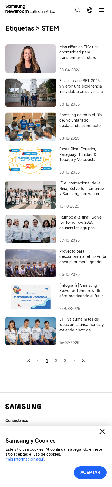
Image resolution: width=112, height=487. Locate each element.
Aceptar (90, 472)
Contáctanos (16, 420)
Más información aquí (24, 459)
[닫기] (102, 431)
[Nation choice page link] (90, 10)
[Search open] (78, 10)
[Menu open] (102, 10)
